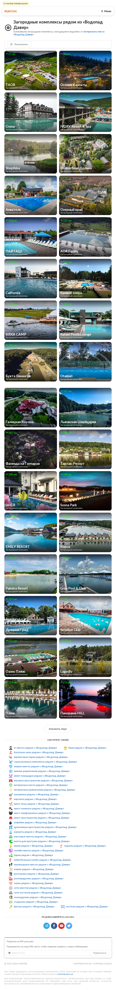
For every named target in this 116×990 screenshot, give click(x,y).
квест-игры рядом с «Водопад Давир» (36, 803)
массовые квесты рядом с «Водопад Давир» (40, 836)
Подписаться (99, 953)
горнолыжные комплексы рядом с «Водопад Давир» (45, 761)
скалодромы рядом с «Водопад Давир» (37, 897)
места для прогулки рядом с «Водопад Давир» (42, 841)
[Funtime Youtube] (62, 925)
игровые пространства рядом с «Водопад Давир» (43, 780)
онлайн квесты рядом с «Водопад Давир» (38, 850)
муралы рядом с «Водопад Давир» (85, 845)
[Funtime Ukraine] (10, 11)
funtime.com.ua (102, 963)
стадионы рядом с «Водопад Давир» (36, 901)
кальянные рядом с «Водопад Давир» (36, 794)
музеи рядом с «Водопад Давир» (33, 845)
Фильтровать (21, 44)
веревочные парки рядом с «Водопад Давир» (41, 756)
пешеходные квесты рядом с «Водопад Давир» (42, 864)
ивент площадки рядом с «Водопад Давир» (40, 775)
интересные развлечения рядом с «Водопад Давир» (44, 789)
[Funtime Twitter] (69, 925)
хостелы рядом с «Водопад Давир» (87, 906)
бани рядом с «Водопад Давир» (87, 747)
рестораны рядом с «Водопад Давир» (36, 873)
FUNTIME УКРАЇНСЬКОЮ (16, 3)
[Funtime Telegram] (47, 925)
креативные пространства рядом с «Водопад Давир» (45, 827)
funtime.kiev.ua (65, 974)
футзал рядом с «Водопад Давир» (34, 906)
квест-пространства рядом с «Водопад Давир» (41, 817)
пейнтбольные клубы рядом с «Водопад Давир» (42, 859)
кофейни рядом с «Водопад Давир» (35, 822)
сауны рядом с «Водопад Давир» (33, 883)
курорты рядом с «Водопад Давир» (35, 831)
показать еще (58, 728)
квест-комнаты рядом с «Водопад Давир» (39, 808)
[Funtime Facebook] (54, 925)
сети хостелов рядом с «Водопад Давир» (38, 892)
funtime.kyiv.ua (82, 963)
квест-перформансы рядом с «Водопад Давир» (42, 812)
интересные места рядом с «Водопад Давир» (41, 784)
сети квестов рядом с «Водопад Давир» (37, 887)
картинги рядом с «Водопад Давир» (35, 799)
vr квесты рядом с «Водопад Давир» (35, 747)
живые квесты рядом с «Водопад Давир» (38, 766)
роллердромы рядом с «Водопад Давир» (38, 878)
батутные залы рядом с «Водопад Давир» (38, 752)
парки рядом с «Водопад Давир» (33, 855)
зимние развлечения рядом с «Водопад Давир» (42, 770)
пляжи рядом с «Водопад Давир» (34, 869)
